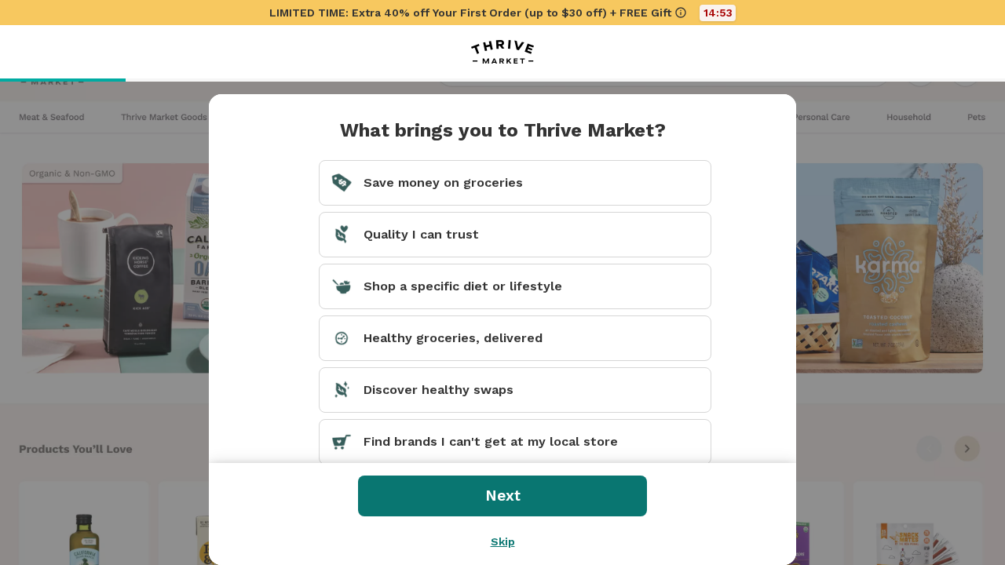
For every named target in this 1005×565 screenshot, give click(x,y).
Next (503, 496)
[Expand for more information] (680, 12)
